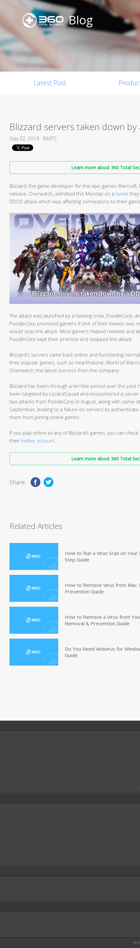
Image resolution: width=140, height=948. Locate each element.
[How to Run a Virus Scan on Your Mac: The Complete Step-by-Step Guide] (33, 556)
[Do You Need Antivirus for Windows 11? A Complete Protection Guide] (33, 652)
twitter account (37, 440)
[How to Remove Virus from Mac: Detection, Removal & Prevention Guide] (33, 588)
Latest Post (50, 82)
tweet (122, 193)
